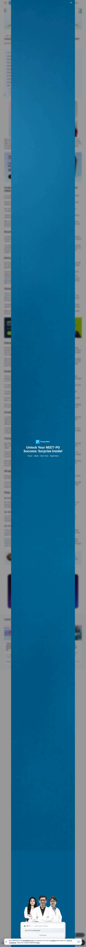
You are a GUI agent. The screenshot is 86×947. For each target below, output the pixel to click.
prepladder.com (28, 940)
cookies (53, 940)
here (38, 943)
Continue (43, 935)
